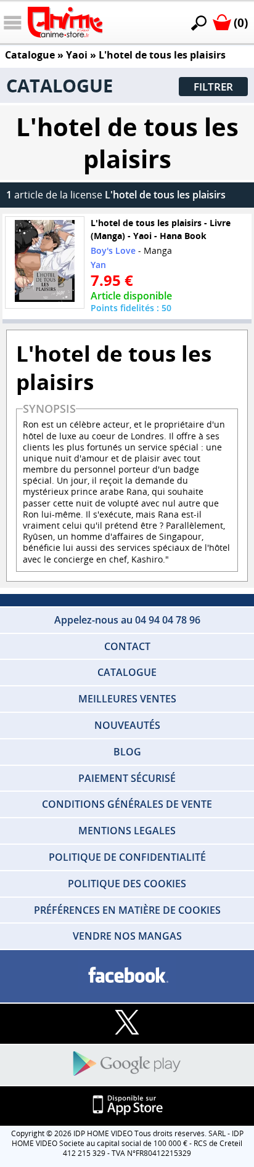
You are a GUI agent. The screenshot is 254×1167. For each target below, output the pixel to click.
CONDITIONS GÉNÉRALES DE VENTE (127, 804)
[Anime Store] (65, 22)
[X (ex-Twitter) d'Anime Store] (127, 1023)
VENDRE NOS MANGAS (127, 936)
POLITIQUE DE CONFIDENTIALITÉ (127, 857)
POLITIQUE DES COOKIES (127, 883)
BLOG (127, 751)
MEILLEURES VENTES (127, 698)
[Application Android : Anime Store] (127, 1064)
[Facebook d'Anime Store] (127, 975)
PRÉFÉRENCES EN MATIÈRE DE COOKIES (127, 910)
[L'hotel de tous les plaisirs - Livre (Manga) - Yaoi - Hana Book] (44, 262)
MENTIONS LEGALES (127, 830)
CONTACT (127, 646)
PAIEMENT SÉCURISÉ (127, 778)
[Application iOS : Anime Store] (127, 1105)
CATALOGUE (127, 672)
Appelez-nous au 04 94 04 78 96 (127, 620)
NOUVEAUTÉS (127, 725)
